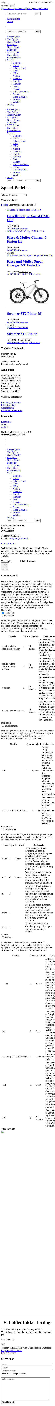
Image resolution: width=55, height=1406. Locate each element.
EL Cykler (12, 117)
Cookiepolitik (7, 408)
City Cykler (12, 112)
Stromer (16, 172)
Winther (16, 175)
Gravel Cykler (13, 120)
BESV (16, 138)
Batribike (17, 135)
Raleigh (16, 162)
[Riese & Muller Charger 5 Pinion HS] (25, 231)
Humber (17, 156)
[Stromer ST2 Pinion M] (29, 307)
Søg (11, 6)
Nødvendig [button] (6, 610)
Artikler (4, 427)
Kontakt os (6, 422)
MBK (15, 146)
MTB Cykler (13, 125)
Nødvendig (10, 613)
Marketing (22, 1348)
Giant (15, 159)
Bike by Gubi (19, 141)
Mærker (10, 133)
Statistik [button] (5, 934)
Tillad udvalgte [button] (8, 1129)
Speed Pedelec (14, 130)
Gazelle (16, 154)
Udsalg (10, 177)
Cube (15, 143)
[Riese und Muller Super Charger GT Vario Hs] (29, 255)
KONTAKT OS (8, 1353)
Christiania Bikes (21, 164)
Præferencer (35, 1348)
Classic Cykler (14, 115)
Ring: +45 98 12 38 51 (11, 1350)
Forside (4, 205)
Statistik (47, 1348)
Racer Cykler (13, 128)
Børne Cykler (13, 109)
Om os (4, 424)
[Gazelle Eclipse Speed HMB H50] (24, 210)
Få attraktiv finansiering (12, 410)
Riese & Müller (20, 169)
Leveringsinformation (11, 402)
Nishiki (16, 149)
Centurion (17, 151)
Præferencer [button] (6, 826)
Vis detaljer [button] (6, 561)
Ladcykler (11, 122)
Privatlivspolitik (8, 405)
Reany (16, 167)
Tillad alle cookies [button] (28, 561)
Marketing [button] (6, 723)
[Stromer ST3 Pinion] (17, 327)
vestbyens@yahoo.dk (18, 538)
